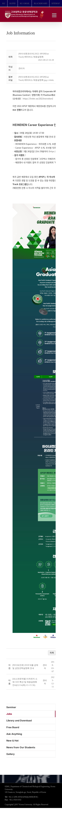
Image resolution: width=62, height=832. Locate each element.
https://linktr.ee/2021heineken (37, 98)
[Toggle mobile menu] (54, 15)
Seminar (11, 707)
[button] (21, 68)
